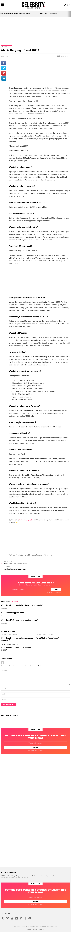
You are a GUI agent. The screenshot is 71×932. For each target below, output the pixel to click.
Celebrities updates (26, 520)
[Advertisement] (35, 30)
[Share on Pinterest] (3, 73)
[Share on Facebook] (3, 63)
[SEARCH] (68, 5)
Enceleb (35, 929)
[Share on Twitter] (3, 68)
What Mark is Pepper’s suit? (48, 13)
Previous (1, 14)
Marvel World (6, 635)
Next (70, 14)
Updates (14, 601)
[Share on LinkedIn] (3, 78)
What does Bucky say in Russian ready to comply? (15, 13)
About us (41, 929)
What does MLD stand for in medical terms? (19, 620)
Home (29, 929)
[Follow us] (64, 5)
